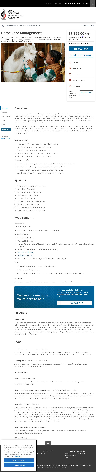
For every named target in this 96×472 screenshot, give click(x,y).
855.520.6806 (5, 138)
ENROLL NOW (81, 48)
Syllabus (4, 112)
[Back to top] (48, 450)
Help (66, 457)
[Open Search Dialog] (92, 3)
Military (67, 453)
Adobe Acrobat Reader (25, 255)
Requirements (6, 116)
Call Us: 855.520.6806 (86, 26)
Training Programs (11, 25)
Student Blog (81, 453)
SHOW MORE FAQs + (21, 438)
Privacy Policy (62, 467)
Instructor (5, 120)
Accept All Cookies (19, 460)
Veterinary (21, 25)
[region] (19, 455)
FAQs (3, 124)
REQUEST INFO (86, 93)
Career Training (40, 453)
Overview (5, 108)
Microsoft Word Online (25, 252)
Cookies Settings (19, 465)
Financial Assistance (71, 455)
